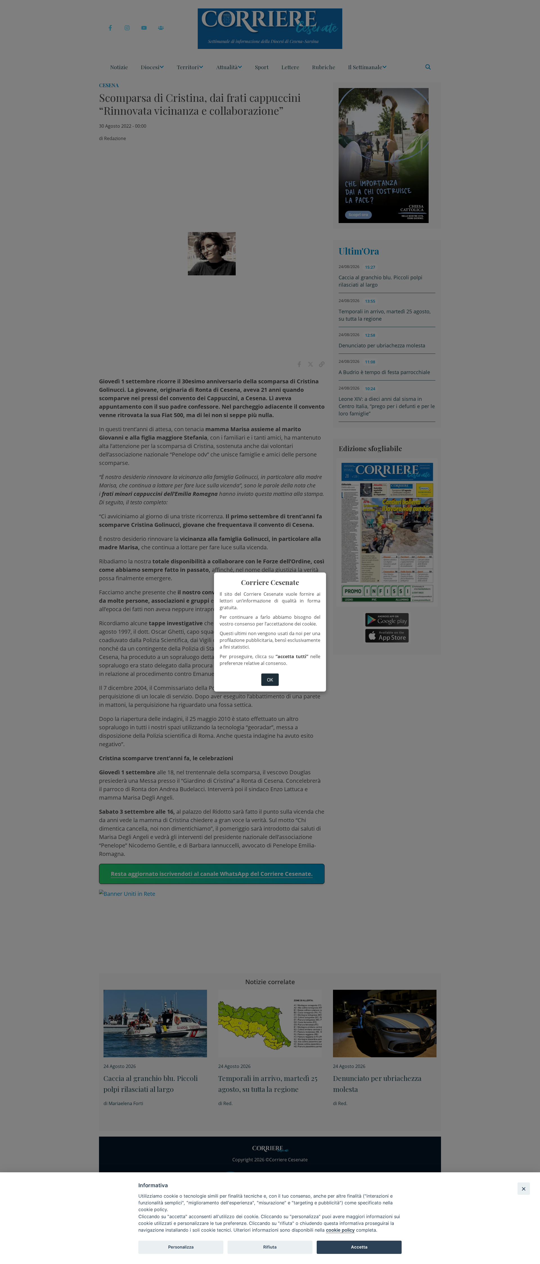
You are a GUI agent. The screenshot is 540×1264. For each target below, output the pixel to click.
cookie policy (340, 1230)
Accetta (359, 1247)
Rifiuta (269, 1247)
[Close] (524, 1188)
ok (270, 679)
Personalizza (181, 1247)
